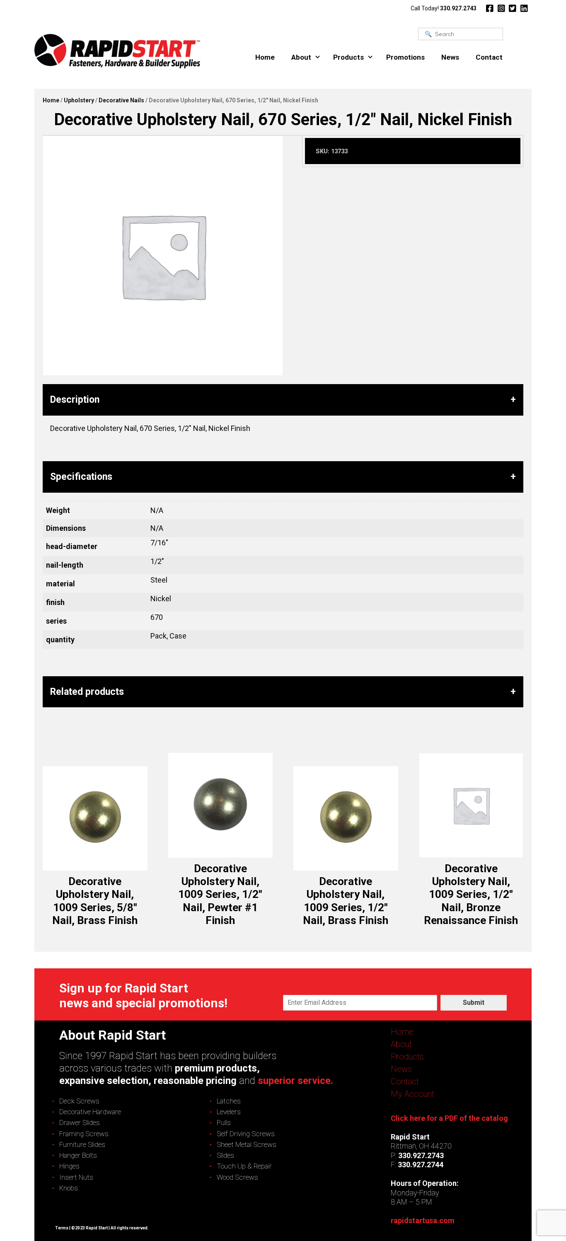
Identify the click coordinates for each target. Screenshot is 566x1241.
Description (74, 399)
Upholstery (79, 100)
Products (348, 57)
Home (265, 57)
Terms (61, 1228)
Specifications (81, 476)
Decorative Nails (121, 100)
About (301, 57)
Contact (489, 57)
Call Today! (444, 8)
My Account (412, 1094)
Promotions (405, 57)
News (450, 57)
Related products (87, 691)
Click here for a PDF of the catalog (449, 1118)
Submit (473, 1002)
